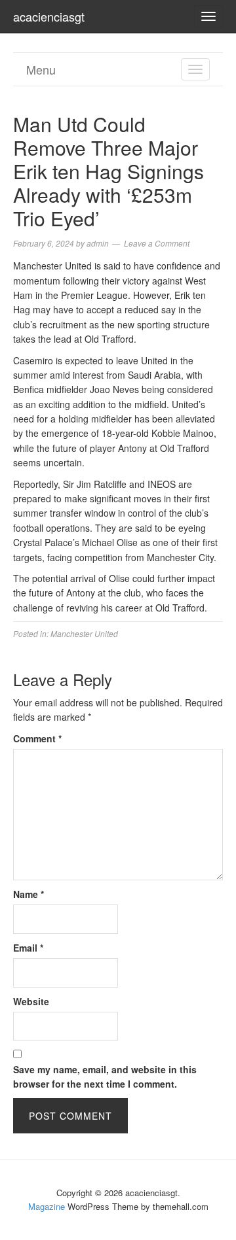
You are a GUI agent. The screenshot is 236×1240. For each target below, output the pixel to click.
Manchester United (84, 633)
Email (28, 947)
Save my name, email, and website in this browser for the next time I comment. (105, 1076)
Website (31, 1001)
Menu (41, 69)
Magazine (46, 1206)
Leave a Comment (156, 243)
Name (28, 894)
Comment (37, 738)
